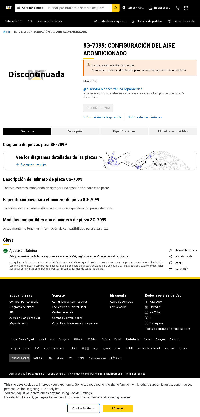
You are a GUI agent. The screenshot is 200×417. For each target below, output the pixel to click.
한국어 (106, 348)
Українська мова (97, 358)
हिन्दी (37, 348)
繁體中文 (92, 339)
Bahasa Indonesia (54, 348)
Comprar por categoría (23, 301)
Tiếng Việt (116, 358)
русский (183, 348)
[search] (116, 8)
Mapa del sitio (18, 323)
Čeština (106, 339)
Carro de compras (121, 301)
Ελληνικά (15, 348)
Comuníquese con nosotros (70, 301)
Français (160, 339)
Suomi (147, 339)
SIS (11, 312)
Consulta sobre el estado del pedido (75, 323)
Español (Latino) (20, 358)
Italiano (73, 348)
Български (64, 339)
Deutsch (174, 339)
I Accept (117, 408)
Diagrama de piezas (22, 307)
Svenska (38, 358)
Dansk (117, 339)
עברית (27, 348)
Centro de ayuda (62, 312)
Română (169, 348)
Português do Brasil (149, 348)
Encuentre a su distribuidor (69, 307)
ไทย (70, 358)
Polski (129, 348)
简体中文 (78, 339)
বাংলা (52, 339)
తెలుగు (60, 358)
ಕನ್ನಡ (96, 348)
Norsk (118, 348)
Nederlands (132, 339)
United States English (23, 339)
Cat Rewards (118, 307)
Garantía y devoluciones (67, 318)
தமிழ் (49, 358)
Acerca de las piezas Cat (24, 318)
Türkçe (80, 358)
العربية (42, 339)
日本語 (85, 348)
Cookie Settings (56, 373)
